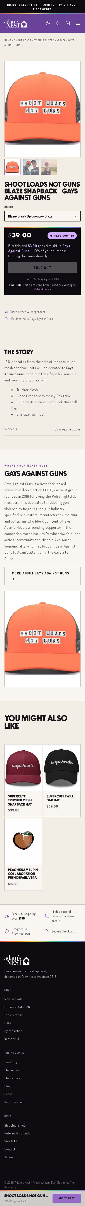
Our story (10, 1062)
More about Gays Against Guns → (40, 575)
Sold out (42, 267)
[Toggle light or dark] (48, 23)
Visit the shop (14, 1102)
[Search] (57, 23)
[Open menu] (78, 23)
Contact (9, 1149)
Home (7, 40)
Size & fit (10, 1141)
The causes (12, 1078)
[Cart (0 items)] (67, 23)
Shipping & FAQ (15, 1125)
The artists (12, 1070)
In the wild (11, 1039)
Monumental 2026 (17, 1007)
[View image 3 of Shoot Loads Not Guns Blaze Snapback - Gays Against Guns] (49, 167)
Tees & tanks (13, 1015)
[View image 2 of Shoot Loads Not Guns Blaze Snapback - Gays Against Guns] (31, 167)
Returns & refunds (17, 1133)
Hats (7, 1023)
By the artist (13, 1031)
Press (8, 1094)
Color (8, 207)
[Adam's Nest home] (15, 23)
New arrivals (13, 999)
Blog (7, 1086)
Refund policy (42, 289)
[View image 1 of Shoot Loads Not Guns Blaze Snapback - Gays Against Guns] (12, 167)
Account (10, 1157)
